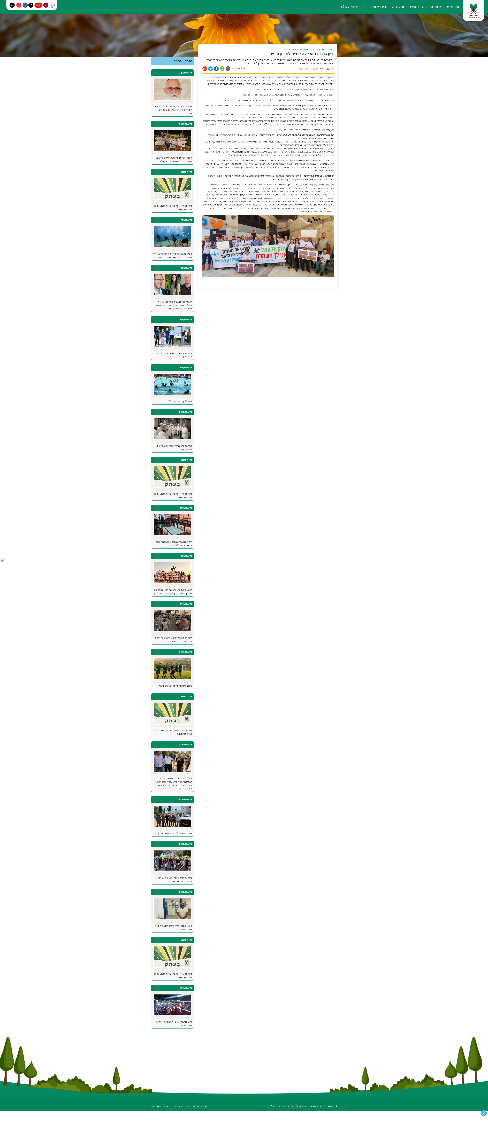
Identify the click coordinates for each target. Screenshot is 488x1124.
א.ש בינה (274, 1106)
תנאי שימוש (453, 7)
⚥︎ (2, 561)
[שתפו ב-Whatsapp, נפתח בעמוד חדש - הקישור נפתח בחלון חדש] (222, 68)
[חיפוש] (45, 5)
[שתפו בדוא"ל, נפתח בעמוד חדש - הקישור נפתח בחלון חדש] (205, 68)
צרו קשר (189, 1106)
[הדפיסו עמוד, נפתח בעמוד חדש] (228, 68)
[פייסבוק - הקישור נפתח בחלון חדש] (25, 5)
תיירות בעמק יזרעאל (353, 4)
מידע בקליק (398, 7)
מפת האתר (168, 1106)
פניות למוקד (435, 7)
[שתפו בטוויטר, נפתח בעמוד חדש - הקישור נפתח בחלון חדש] (210, 68)
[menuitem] (450, 7)
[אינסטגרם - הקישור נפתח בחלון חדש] (18, 5)
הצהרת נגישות (156, 1106)
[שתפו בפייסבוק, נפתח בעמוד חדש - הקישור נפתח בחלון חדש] (216, 68)
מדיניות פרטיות (200, 1106)
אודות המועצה (416, 7)
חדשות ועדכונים (378, 7)
